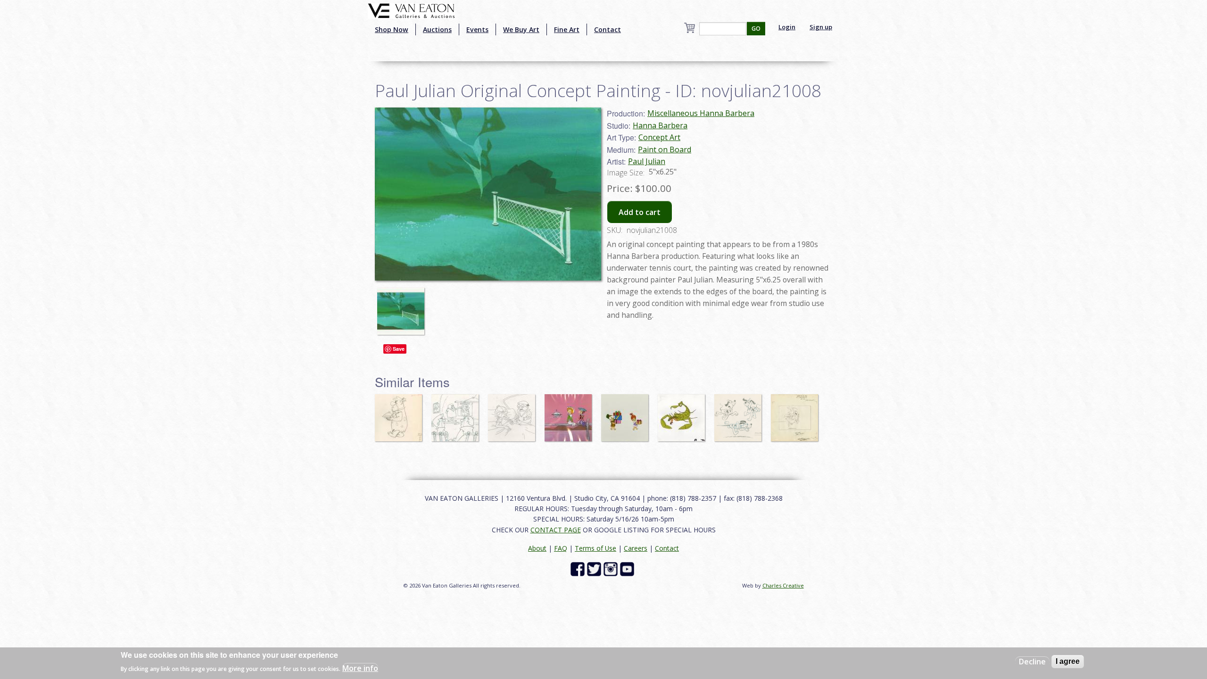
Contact (607, 29)
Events (477, 29)
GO (756, 29)
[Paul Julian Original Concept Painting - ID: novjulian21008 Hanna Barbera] (488, 193)
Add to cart (640, 212)
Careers (635, 548)
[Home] (411, 10)
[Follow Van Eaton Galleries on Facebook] (578, 568)
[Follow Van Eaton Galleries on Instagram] (612, 568)
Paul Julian (646, 161)
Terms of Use (595, 548)
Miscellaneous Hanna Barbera (700, 113)
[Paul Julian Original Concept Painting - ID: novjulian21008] (403, 307)
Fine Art (566, 29)
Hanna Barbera (660, 125)
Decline (1032, 661)
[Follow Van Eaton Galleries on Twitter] (595, 568)
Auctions (437, 29)
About (537, 548)
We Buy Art (521, 29)
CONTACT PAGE (555, 529)
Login (786, 27)
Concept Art (659, 137)
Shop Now (391, 29)
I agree (1068, 661)
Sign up (821, 27)
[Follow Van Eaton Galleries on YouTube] (628, 568)
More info (360, 667)
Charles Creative (783, 585)
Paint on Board (664, 149)
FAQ (560, 548)
